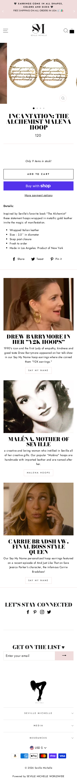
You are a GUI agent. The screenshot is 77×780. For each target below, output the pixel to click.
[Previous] (2, 11)
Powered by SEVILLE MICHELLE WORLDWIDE (38, 776)
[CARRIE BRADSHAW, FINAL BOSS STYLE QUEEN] (38, 509)
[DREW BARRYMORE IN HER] (38, 304)
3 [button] (41, 109)
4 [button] (44, 109)
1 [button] (34, 108)
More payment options (38, 195)
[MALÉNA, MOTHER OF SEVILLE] (38, 406)
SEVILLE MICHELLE (38, 713)
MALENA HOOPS (38, 472)
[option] (38, 7)
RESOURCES (38, 737)
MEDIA (38, 725)
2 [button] (38, 109)
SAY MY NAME (38, 370)
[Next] (74, 11)
